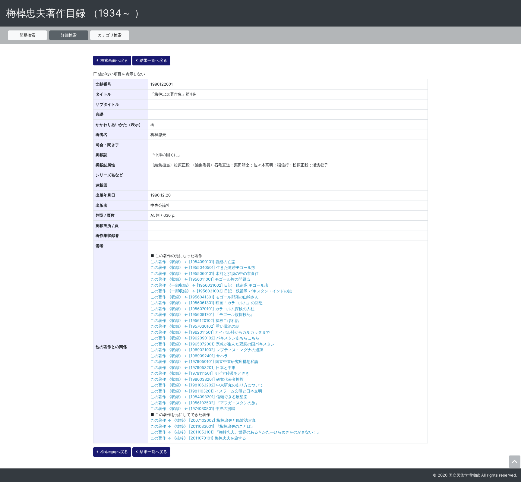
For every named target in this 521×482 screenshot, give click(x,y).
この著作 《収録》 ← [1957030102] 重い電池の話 (194, 326)
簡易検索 (27, 35)
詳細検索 (69, 35)
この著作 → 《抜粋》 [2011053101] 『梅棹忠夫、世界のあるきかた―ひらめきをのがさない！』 (235, 432)
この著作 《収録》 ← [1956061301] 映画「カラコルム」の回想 (206, 302)
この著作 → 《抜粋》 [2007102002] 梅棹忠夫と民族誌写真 (203, 420)
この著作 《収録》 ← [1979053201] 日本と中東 (192, 367)
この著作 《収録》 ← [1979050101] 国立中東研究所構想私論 (204, 361)
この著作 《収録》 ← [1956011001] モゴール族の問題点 (200, 279)
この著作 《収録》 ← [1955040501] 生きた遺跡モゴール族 (202, 267)
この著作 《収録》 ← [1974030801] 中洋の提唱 (192, 408)
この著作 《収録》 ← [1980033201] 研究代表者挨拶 (197, 379)
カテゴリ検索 (110, 35)
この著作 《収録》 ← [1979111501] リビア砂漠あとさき (199, 373)
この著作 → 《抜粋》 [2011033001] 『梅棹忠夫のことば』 (202, 426)
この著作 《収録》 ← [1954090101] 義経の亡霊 (192, 261)
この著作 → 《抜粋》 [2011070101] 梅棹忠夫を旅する (198, 438)
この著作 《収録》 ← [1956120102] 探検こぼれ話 (194, 320)
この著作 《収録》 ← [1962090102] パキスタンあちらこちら (204, 338)
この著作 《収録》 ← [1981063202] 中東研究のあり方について (206, 385)
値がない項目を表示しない (121, 73)
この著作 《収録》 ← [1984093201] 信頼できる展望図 (199, 396)
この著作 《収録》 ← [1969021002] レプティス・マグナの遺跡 (206, 349)
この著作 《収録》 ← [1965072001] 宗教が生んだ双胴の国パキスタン (212, 344)
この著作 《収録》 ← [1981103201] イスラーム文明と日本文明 (206, 391)
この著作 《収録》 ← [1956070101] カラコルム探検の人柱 (202, 308)
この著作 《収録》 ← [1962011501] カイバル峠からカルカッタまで (210, 332)
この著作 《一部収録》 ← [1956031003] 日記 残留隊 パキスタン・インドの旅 (221, 290)
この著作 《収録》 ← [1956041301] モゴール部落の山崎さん (204, 297)
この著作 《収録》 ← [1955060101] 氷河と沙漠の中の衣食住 (204, 273)
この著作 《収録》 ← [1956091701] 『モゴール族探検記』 (202, 314)
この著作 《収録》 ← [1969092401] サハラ (189, 355)
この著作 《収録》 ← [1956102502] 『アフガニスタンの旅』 (204, 402)
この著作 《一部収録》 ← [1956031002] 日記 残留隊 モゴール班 (209, 285)
